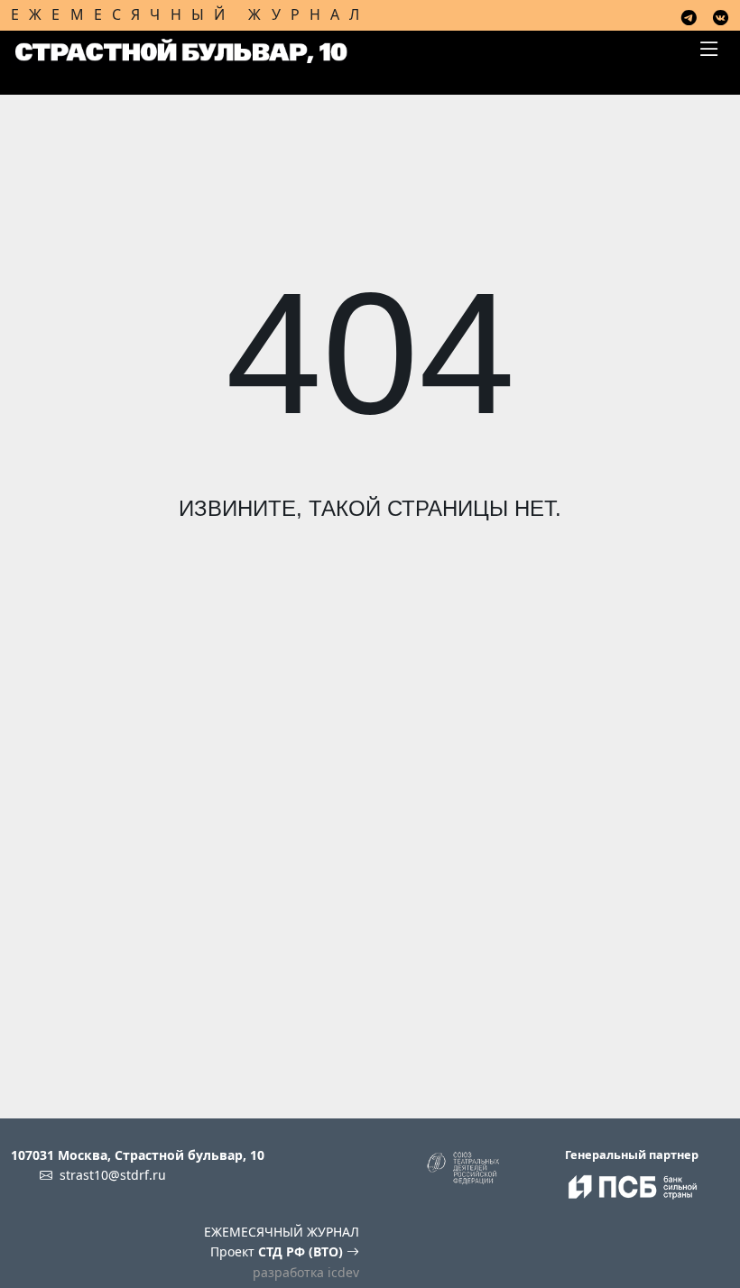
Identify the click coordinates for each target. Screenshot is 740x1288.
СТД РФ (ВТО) (302, 1251)
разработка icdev (306, 1272)
